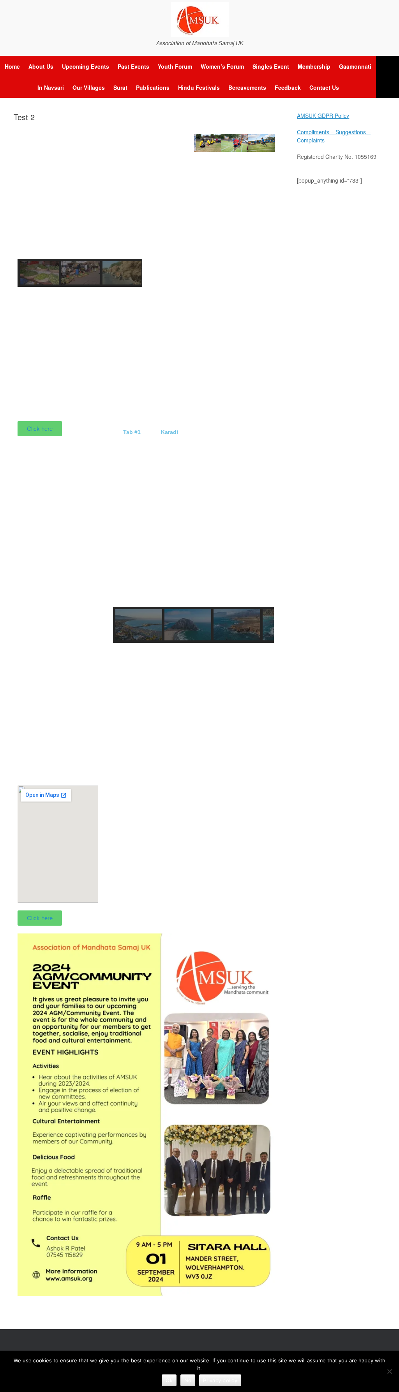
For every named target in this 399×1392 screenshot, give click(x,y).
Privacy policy (220, 1380)
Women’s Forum (222, 66)
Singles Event (270, 66)
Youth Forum (175, 66)
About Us (40, 66)
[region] (80, 210)
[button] (387, 77)
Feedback (288, 87)
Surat (120, 87)
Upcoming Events (85, 66)
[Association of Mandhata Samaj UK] (199, 19)
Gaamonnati (355, 66)
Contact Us (324, 87)
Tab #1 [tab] (132, 432)
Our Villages (88, 87)
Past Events (133, 66)
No (188, 1380)
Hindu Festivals (199, 87)
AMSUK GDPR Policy (323, 115)
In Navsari (50, 87)
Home (12, 66)
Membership (314, 66)
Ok (169, 1380)
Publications (152, 87)
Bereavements (247, 87)
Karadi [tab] (169, 432)
